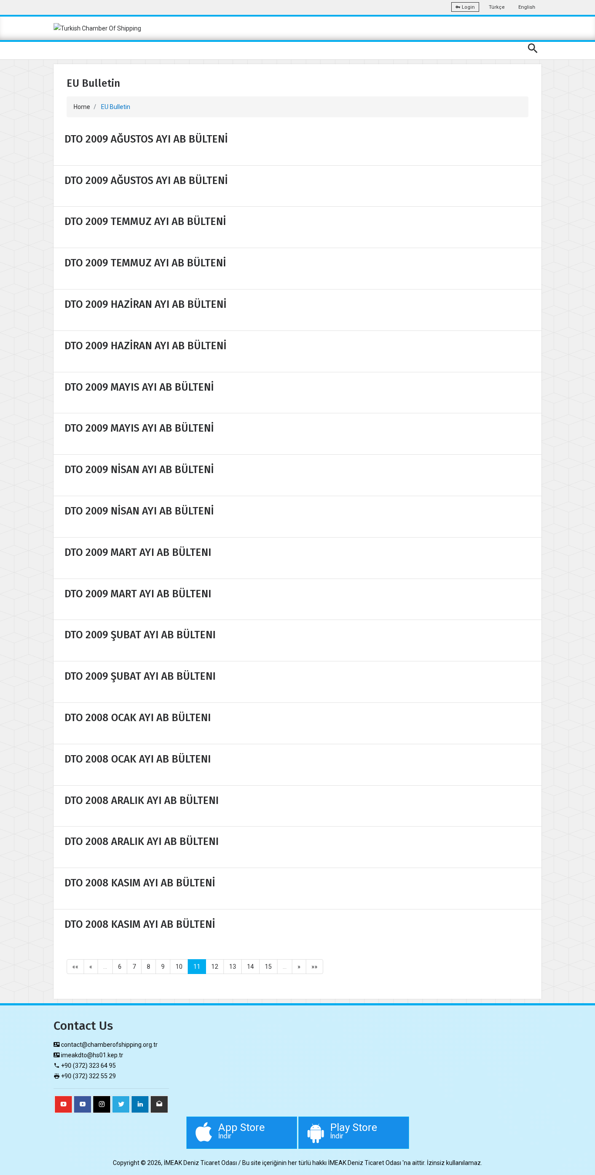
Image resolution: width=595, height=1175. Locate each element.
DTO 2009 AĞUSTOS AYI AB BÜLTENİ (146, 139)
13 (232, 966)
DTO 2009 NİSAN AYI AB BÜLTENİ (139, 469)
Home (82, 106)
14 (250, 966)
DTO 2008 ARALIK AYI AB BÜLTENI (141, 800)
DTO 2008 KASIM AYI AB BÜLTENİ (139, 883)
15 (268, 966)
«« (75, 966)
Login (467, 7)
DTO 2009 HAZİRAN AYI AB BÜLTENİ (145, 304)
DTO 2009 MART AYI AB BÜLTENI (137, 552)
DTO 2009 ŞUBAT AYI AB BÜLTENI (140, 635)
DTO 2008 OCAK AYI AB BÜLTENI (137, 718)
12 (214, 966)
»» (314, 966)
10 (179, 966)
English (526, 7)
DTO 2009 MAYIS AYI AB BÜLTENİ (139, 387)
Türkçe (497, 7)
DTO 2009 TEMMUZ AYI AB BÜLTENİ (145, 221)
